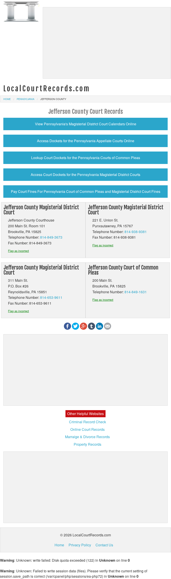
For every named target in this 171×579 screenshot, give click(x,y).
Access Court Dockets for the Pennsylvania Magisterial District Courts (85, 174)
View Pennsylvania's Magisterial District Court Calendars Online (85, 123)
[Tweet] (75, 325)
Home (7, 99)
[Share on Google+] (83, 325)
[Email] (107, 325)
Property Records (87, 444)
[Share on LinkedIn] (99, 325)
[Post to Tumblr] (91, 325)
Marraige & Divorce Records (87, 436)
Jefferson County (53, 99)
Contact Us (104, 544)
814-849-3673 (51, 237)
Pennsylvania (25, 99)
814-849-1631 (135, 291)
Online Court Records (87, 429)
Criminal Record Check (87, 421)
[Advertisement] (106, 43)
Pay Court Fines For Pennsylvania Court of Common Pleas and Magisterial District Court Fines (85, 191)
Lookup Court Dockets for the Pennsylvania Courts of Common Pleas (85, 157)
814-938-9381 (135, 231)
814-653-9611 (51, 297)
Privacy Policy (80, 544)
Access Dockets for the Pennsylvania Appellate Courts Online (85, 140)
